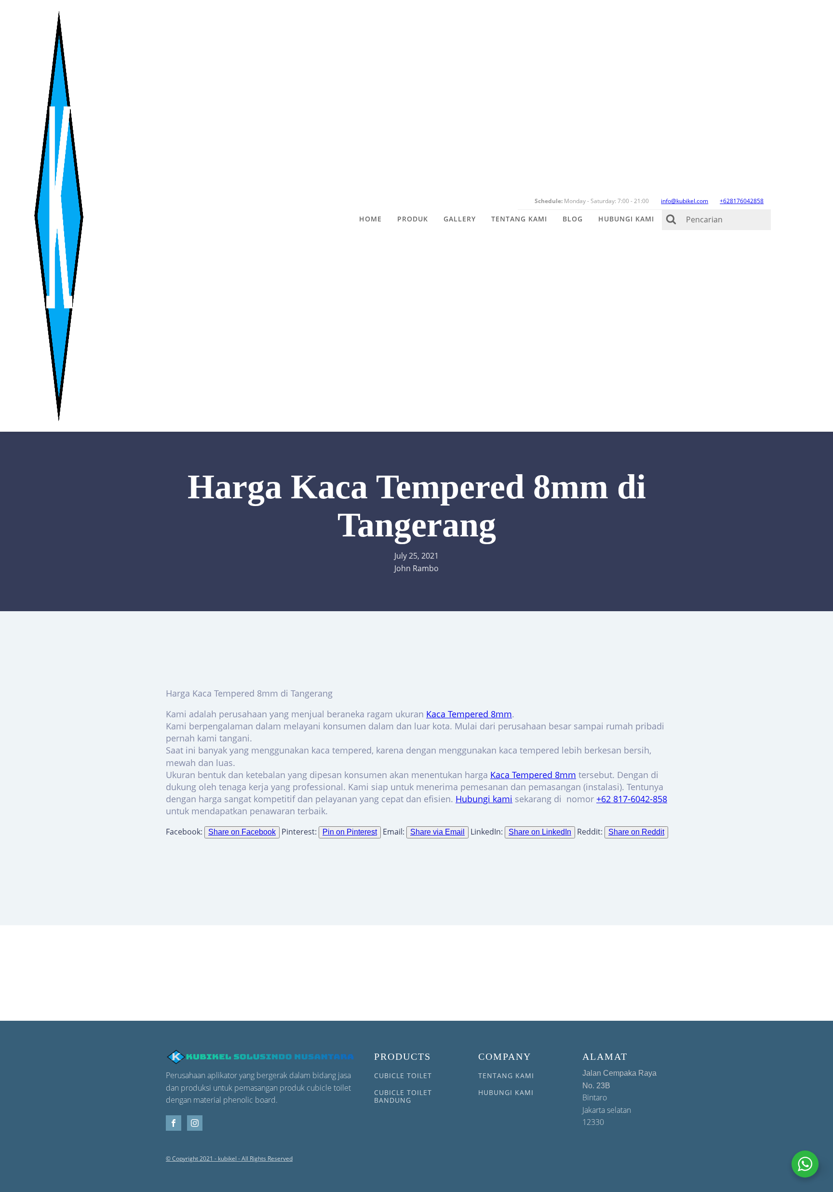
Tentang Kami (519, 218)
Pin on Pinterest (349, 832)
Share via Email (437, 832)
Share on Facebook (242, 832)
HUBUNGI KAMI (506, 1092)
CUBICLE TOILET (403, 1075)
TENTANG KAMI (506, 1075)
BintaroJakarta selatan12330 (619, 1098)
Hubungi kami (484, 799)
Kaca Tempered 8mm (469, 714)
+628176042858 (742, 201)
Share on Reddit (636, 832)
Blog (573, 218)
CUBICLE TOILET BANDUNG (403, 1096)
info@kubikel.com (684, 201)
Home (370, 218)
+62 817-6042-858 (631, 799)
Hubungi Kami (626, 218)
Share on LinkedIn (540, 832)
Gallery (459, 218)
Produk (412, 218)
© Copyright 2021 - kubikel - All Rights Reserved (229, 1159)
